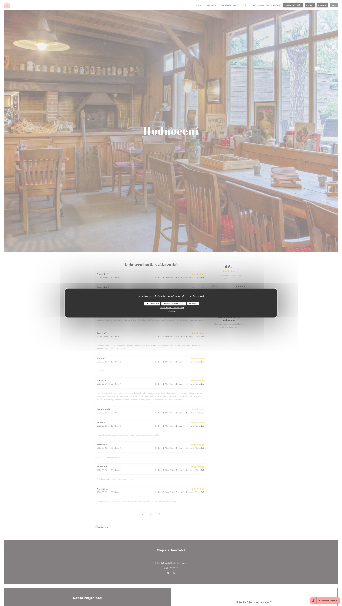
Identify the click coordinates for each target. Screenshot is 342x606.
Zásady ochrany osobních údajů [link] (172, 307)
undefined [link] (171, 311)
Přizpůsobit (193, 303)
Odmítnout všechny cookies (174, 303)
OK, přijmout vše (152, 303)
